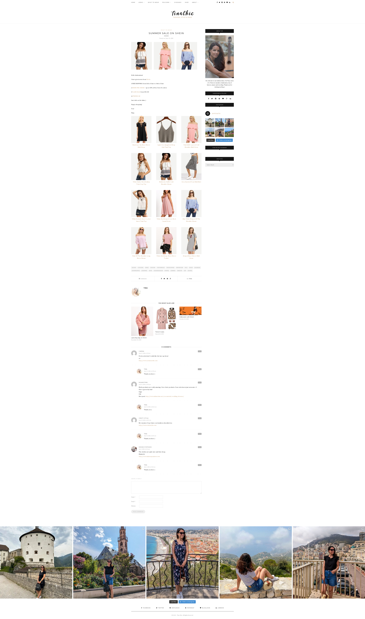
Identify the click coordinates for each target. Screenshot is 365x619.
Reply (199, 351)
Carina (141, 351)
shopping (144, 270)
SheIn (148, 79)
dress (146, 267)
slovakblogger (158, 270)
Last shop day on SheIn (139, 338)
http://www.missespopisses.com (149, 456)
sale (186, 267)
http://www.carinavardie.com (148, 360)
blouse (134, 267)
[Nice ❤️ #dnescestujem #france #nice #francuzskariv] (229, 122)
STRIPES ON (136, 96)
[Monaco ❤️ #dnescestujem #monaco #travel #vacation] (219, 132)
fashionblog (161, 267)
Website (133, 506)
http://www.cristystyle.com (147, 425)
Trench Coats (159, 332)
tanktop (179, 270)
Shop (187, 2)
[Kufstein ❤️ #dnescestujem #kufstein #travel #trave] (209, 122)
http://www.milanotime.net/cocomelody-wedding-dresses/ (165, 396)
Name (133, 497)
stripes (167, 270)
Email (133, 501)
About (194, 2)
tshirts (190, 270)
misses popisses (145, 447)
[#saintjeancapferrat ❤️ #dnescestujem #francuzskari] (229, 132)
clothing (140, 267)
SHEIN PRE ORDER (138, 88)
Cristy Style (143, 418)
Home (133, 2)
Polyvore (165, 2)
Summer (173, 270)
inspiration (179, 267)
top (185, 270)
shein (191, 267)
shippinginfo (136, 270)
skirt (150, 270)
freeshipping (170, 267)
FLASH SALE (136, 92)
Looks (140, 2)
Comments (143, 279)
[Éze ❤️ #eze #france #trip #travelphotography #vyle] (209, 132)
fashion (152, 267)
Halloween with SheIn (186, 317)
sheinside (197, 267)
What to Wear (153, 2)
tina (190, 278)
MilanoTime (143, 382)
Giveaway (178, 2)
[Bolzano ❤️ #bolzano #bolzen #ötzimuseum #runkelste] (219, 122)
